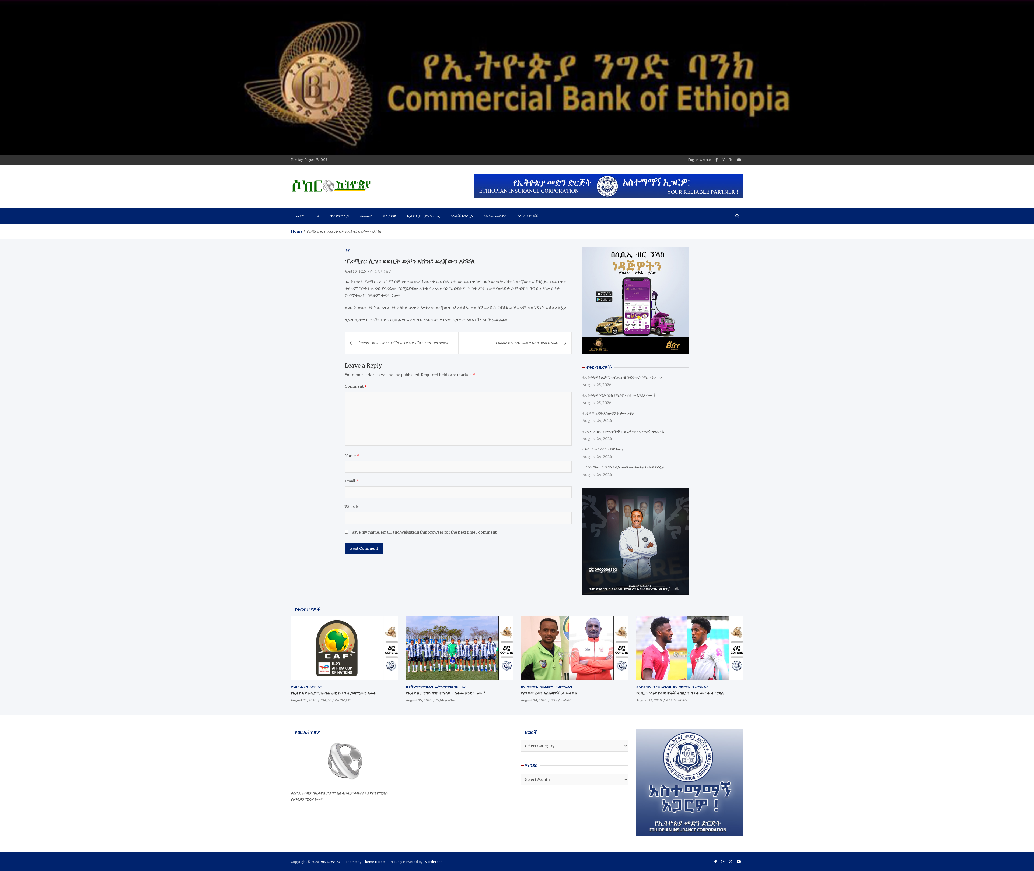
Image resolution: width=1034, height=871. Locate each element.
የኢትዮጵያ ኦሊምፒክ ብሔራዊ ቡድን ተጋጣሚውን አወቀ (622, 377)
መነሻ (300, 216)
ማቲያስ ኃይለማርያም (335, 700)
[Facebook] (716, 160)
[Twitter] (731, 160)
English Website (699, 159)
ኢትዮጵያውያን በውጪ (423, 216)
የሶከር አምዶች (527, 216)
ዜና (317, 216)
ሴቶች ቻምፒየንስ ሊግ (419, 687)
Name (352, 455)
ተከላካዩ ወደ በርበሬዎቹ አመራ (603, 449)
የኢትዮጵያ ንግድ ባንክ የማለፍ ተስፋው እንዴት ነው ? (618, 395)
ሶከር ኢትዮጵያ (380, 271)
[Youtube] (739, 160)
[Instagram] (723, 160)
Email (351, 481)
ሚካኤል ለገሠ (445, 700)
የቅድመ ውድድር (495, 216)
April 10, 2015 (355, 271)
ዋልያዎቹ (389, 216)
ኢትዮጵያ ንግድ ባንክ (447, 687)
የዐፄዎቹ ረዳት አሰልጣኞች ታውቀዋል (608, 413)
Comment (356, 386)
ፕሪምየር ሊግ (339, 216)
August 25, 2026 (303, 700)
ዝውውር (365, 216)
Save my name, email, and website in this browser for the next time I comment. (424, 532)
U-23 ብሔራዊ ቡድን (303, 687)
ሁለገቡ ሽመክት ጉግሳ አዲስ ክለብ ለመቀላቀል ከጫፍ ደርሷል (623, 467)
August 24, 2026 (533, 700)
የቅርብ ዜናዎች (307, 609)
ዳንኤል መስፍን (561, 700)
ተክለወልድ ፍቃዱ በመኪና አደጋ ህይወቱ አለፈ (526, 342)
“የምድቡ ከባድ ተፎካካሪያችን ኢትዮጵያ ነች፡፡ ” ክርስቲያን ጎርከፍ (403, 342)
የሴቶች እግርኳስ (461, 216)
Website (352, 506)
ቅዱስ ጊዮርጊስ (662, 687)
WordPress (433, 861)
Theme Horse (374, 861)
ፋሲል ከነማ (547, 687)
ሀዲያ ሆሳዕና (643, 687)
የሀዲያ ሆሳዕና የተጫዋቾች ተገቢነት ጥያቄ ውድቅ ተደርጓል (623, 431)
